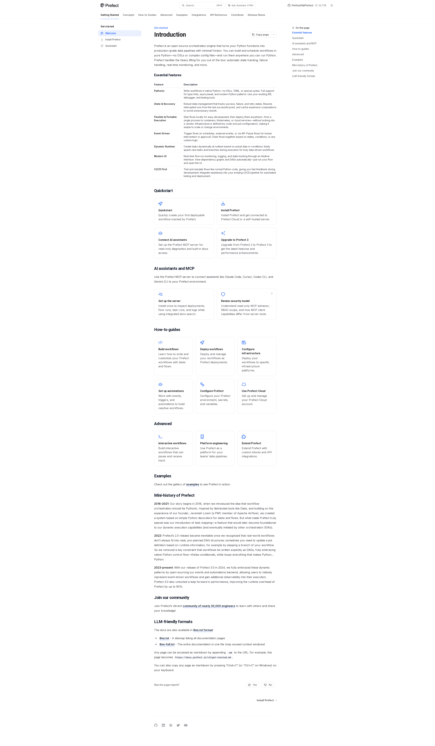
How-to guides (300, 48)
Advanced (166, 14)
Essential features (302, 32)
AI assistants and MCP (304, 43)
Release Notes (256, 14)
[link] (184, 211)
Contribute (237, 14)
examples (192, 484)
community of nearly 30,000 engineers (209, 606)
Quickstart (297, 38)
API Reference (218, 14)
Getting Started (110, 14)
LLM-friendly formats (303, 76)
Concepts (128, 14)
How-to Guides (147, 14)
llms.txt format (203, 630)
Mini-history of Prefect (304, 65)
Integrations (199, 14)
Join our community (303, 70)
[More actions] (274, 35)
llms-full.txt (167, 644)
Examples (182, 14)
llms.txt (164, 638)
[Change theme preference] (331, 5)
